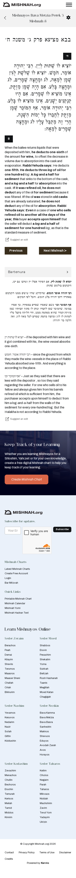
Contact (9, 852)
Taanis (43, 682)
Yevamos (10, 712)
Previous (16, 250)
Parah (43, 784)
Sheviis (9, 664)
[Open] (69, 5)
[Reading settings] (68, 17)
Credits (9, 859)
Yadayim (45, 817)
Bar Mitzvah (11, 582)
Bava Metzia (47, 717)
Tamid (8, 808)
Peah (7, 650)
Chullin (8, 780)
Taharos (44, 789)
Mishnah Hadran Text (17, 612)
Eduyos (44, 740)
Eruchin (9, 789)
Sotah (8, 731)
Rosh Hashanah (49, 678)
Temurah (10, 794)
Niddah (44, 798)
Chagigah (45, 696)
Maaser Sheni (12, 678)
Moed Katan (46, 692)
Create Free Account (16, 573)
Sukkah (44, 668)
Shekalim (45, 659)
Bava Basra (46, 722)
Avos (43, 750)
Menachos (11, 775)
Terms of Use (46, 852)
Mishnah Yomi (12, 608)
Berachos (10, 645)
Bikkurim (10, 692)
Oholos (44, 775)
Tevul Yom (46, 812)
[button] (38, 272)
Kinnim (8, 817)
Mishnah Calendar (15, 603)
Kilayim (9, 659)
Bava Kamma (47, 712)
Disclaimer (65, 852)
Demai (8, 654)
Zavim (43, 808)
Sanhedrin (45, 726)
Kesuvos (10, 717)
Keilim (43, 770)
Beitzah (44, 673)
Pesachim (45, 654)
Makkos (44, 731)
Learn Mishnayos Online (27, 629)
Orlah (8, 687)
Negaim (44, 780)
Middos (9, 812)
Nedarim (9, 722)
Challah (9, 682)
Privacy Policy (27, 852)
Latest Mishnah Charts (17, 569)
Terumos (10, 668)
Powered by (38, 863)
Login (8, 578)
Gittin (8, 736)
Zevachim (10, 770)
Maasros (10, 673)
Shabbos (45, 645)
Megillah (44, 687)
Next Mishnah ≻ (55, 250)
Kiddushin (10, 740)
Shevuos (45, 736)
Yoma (43, 664)
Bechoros (10, 784)
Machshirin (46, 803)
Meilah (8, 803)
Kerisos (9, 798)
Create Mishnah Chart (26, 479)
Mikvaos (44, 794)
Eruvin (43, 650)
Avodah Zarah (48, 745)
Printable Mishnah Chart (18, 598)
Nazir (8, 726)
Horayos (44, 754)
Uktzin (43, 822)
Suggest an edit (19, 239)
